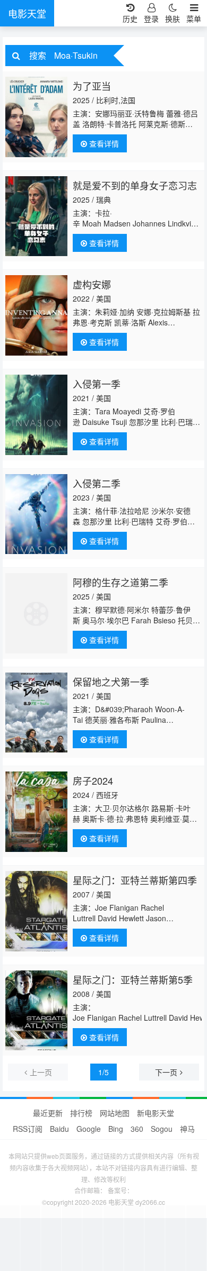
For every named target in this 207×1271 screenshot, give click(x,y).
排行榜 (81, 1112)
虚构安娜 (92, 284)
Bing (115, 1128)
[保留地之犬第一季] (36, 713)
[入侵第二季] (36, 514)
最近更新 (48, 1112)
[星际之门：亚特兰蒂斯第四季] (36, 911)
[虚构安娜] (36, 315)
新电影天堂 (155, 1112)
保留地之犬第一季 (111, 681)
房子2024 (93, 780)
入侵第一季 (96, 384)
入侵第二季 (96, 483)
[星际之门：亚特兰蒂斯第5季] (36, 1010)
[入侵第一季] (36, 415)
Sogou (161, 1128)
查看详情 (103, 143)
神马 (187, 1128)
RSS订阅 (27, 1128)
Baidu (59, 1128)
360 (137, 1128)
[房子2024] (36, 811)
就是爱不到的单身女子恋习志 (135, 185)
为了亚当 (92, 86)
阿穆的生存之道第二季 (120, 582)
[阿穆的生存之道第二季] (36, 613)
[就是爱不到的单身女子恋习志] (36, 216)
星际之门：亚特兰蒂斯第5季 (133, 979)
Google (88, 1128)
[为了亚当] (36, 117)
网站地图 (115, 1112)
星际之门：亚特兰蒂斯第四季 (135, 880)
